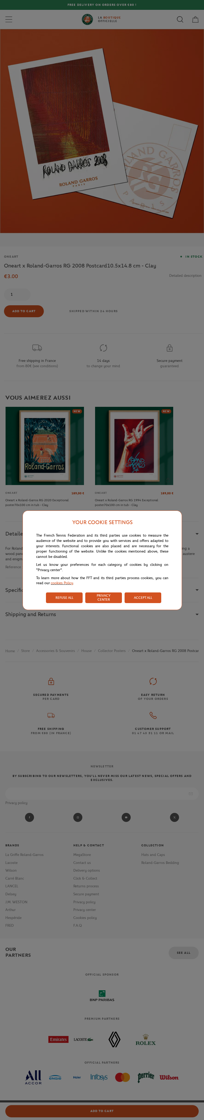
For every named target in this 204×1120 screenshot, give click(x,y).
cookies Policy (62, 583)
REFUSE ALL (64, 598)
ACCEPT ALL (143, 598)
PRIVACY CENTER (103, 597)
